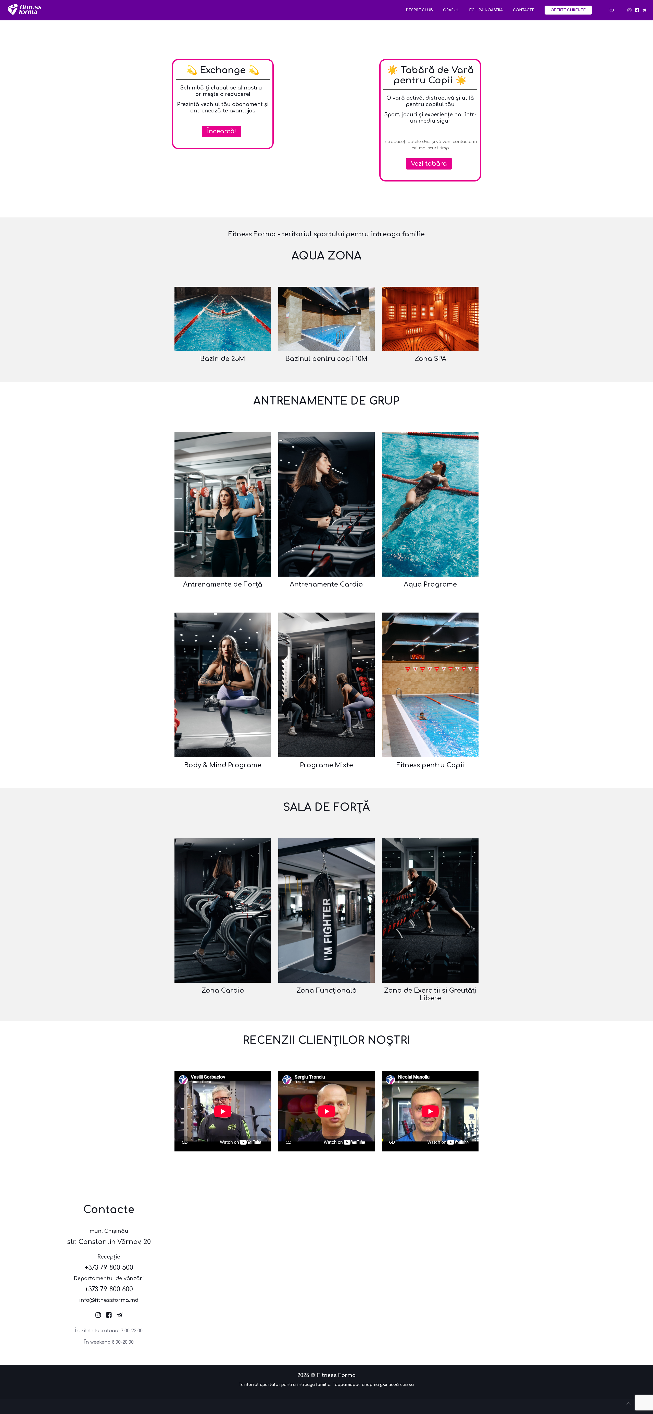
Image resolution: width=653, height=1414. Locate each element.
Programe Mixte (326, 765)
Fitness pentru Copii (430, 765)
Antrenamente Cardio (326, 584)
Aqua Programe (430, 584)
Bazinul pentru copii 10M (326, 358)
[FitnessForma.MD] (24, 13)
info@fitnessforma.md (109, 1300)
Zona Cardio (222, 990)
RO (611, 10)
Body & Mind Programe (222, 765)
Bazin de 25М (222, 358)
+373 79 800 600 (109, 1289)
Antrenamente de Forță (222, 584)
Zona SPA (430, 358)
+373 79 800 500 (109, 1267)
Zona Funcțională (326, 990)
